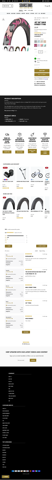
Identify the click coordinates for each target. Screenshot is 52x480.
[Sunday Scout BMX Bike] (37, 174)
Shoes (3, 464)
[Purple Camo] (38, 46)
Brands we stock (11, 391)
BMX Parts (23, 13)
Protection (4, 467)
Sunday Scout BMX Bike (37, 181)
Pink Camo (35, 45)
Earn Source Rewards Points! (42, 61)
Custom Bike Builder (6, 445)
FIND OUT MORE (20, 152)
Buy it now (42, 74)
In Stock (38, 58)
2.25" (40, 52)
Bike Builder (43, 13)
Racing (25, 10)
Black (35, 41)
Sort (36, 250)
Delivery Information (6, 413)
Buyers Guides (5, 428)
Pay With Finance (5, 435)
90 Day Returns (5, 418)
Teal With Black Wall (45, 45)
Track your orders (6, 415)
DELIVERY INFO (7, 152)
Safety (36, 13)
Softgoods (32, 13)
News (9, 388)
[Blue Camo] (38, 42)
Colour (39, 39)
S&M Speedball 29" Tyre (37, 211)
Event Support (11, 386)
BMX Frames (13, 13)
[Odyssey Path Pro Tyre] (23, 203)
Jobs (9, 400)
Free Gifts (10, 381)
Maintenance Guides (6, 430)
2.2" (36, 52)
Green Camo (41, 41)
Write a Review (43, 246)
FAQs (3, 420)
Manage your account (6, 423)
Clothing (4, 462)
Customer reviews (11, 393)
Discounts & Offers (6, 432)
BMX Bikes (8, 13)
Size (35, 49)
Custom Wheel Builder (6, 447)
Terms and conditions (12, 396)
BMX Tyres (4, 457)
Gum (45, 41)
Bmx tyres (39, 18)
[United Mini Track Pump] (23, 174)
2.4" (36, 55)
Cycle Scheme (5, 437)
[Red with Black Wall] (42, 46)
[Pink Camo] (35, 46)
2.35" (45, 52)
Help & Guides (30, 10)
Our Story (10, 379)
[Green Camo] (42, 42)
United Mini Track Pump (23, 181)
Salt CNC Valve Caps (8, 181)
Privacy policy (11, 398)
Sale (39, 13)
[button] (16, 235)
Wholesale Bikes (11, 384)
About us (10, 376)
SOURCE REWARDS (46, 1)
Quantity (37, 65)
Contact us (4, 408)
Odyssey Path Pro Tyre (23, 211)
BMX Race (27, 13)
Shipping (40, 29)
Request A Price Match (32, 151)
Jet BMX (43, 18)
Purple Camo (38, 45)
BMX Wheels (18, 13)
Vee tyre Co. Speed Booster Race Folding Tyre (8, 213)
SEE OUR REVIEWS (45, 152)
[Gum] (45, 42)
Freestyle (21, 10)
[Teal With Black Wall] (45, 46)
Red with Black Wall (41, 45)
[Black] (35, 42)
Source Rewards (5, 425)
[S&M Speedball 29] (37, 203)
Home (35, 18)
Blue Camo (38, 41)
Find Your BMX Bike (6, 411)
